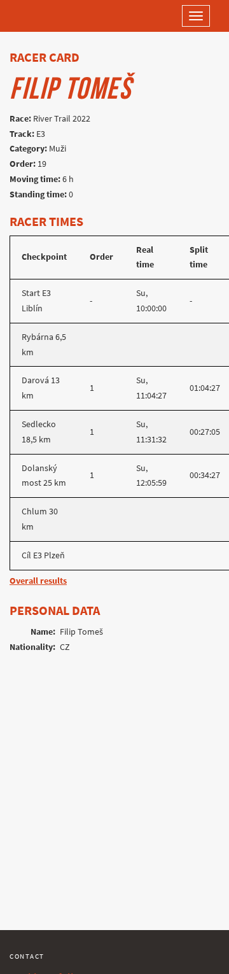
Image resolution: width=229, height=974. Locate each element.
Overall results (38, 581)
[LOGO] (51, 16)
